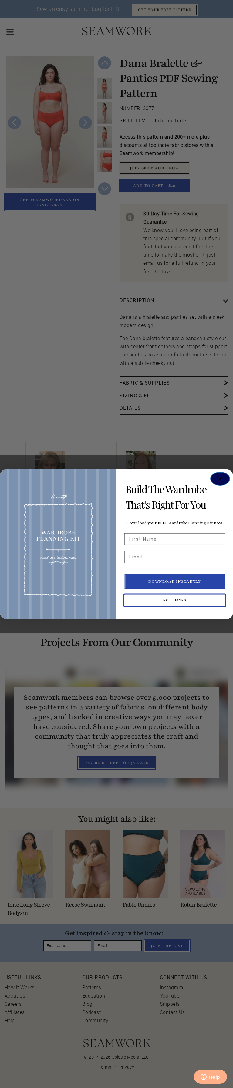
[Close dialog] (220, 478)
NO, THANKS (174, 600)
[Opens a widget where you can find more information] (210, 1077)
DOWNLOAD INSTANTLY (174, 581)
